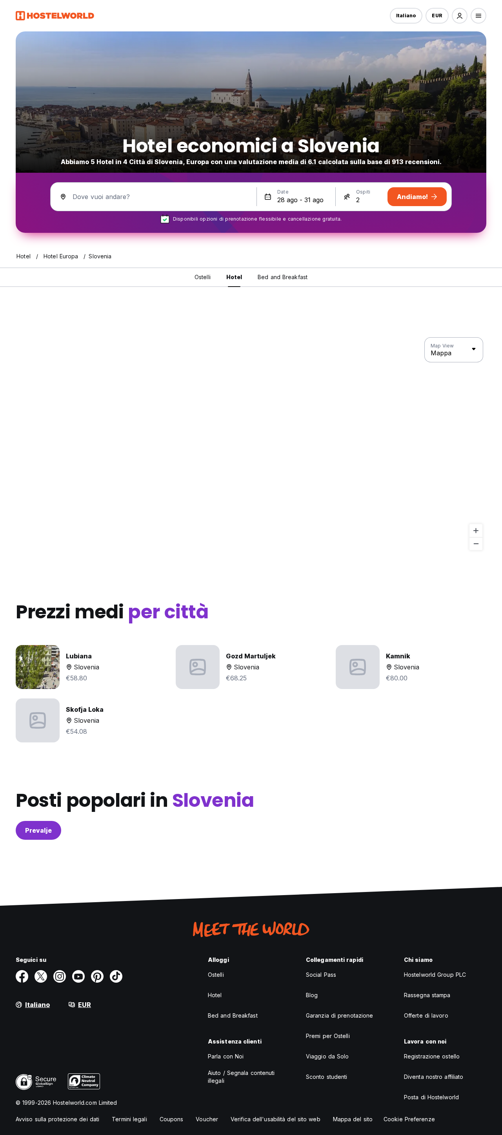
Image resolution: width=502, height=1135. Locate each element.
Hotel (215, 995)
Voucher (207, 1119)
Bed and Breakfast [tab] (282, 277)
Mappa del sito (353, 1119)
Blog (312, 995)
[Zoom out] (475, 543)
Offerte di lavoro (426, 1015)
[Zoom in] (475, 530)
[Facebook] (22, 976)
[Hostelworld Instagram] (59, 976)
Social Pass (321, 974)
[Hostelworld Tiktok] (116, 976)
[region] (251, 444)
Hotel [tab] (234, 277)
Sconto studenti (326, 1076)
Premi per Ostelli (328, 1036)
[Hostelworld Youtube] (78, 976)
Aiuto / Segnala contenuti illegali (241, 1076)
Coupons (172, 1119)
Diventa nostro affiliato (433, 1076)
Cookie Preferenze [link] (409, 1119)
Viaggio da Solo (327, 1056)
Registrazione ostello (432, 1056)
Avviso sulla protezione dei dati (57, 1119)
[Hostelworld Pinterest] (97, 976)
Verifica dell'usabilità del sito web (275, 1119)
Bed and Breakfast (233, 1015)
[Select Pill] (459, 16)
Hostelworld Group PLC (435, 974)
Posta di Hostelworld (431, 1097)
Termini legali (129, 1119)
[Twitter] (41, 976)
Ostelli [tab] (203, 277)
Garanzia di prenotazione (339, 1015)
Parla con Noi (226, 1056)
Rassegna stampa (427, 995)
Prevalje (38, 830)
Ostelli (216, 974)
